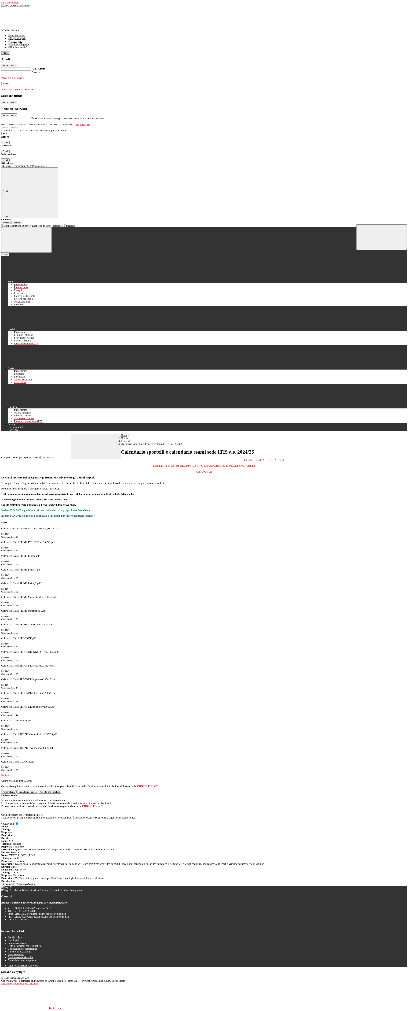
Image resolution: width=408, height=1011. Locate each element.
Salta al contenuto (10, 2)
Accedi (6, 53)
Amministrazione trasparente (22, 960)
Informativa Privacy (18, 943)
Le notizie (126, 441)
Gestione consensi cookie (20, 957)
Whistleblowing (16, 954)
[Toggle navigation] (26, 240)
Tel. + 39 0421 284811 (23, 911)
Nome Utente (38, 68)
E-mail (34, 118)
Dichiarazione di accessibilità (22, 948)
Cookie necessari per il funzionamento (20, 814)
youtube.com (8, 823)
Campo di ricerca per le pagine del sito (20, 457)
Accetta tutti (50, 792)
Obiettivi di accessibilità (20, 951)
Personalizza (9, 792)
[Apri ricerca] (381, 237)
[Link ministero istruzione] (15, 5)
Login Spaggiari (83, 124)
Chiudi (5, 142)
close (5, 254)
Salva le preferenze (26, 884)
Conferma (17, 223)
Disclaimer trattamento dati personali (19, 983)
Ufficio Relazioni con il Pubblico (24, 945)
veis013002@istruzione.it (40, 913)
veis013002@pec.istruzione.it (41, 916)
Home (124, 435)
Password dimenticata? (12, 78)
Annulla (6, 223)
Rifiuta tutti (27, 792)
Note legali (13, 940)
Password (36, 72)
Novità (124, 438)
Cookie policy (15, 937)
